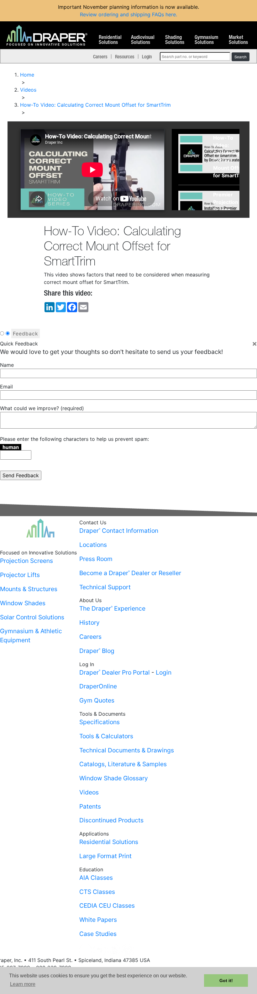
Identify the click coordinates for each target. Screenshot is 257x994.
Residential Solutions (110, 40)
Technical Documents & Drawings (126, 750)
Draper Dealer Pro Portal (114, 672)
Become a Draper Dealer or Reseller (130, 573)
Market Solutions (238, 40)
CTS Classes (97, 891)
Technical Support (105, 587)
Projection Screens (26, 560)
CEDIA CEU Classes (107, 905)
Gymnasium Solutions (206, 40)
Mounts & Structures (28, 589)
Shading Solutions (174, 40)
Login (147, 56)
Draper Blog (96, 651)
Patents (90, 806)
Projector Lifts (20, 575)
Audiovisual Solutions (143, 40)
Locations (93, 544)
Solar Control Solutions (32, 617)
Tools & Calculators (106, 736)
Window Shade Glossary (113, 778)
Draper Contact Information (118, 530)
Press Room (96, 559)
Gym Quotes (96, 700)
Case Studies (98, 934)
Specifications (99, 722)
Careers (100, 56)
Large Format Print (105, 856)
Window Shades (22, 603)
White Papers (98, 919)
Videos (89, 792)
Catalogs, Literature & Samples (123, 764)
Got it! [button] (226, 980)
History (89, 622)
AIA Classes (96, 877)
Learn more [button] (22, 984)
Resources (124, 56)
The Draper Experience (112, 608)
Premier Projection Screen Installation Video (226, 209)
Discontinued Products (111, 820)
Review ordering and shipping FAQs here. (128, 14)
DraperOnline (98, 686)
